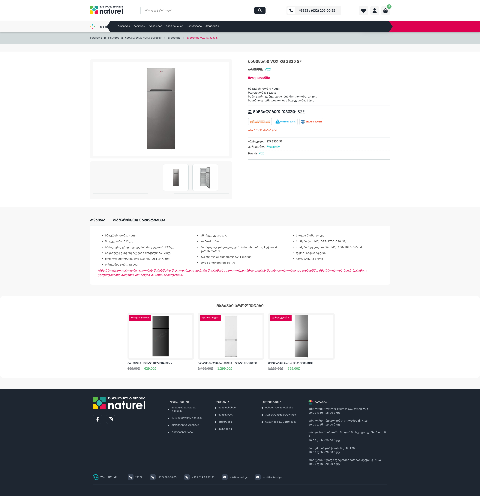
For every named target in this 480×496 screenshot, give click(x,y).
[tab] (101, 220)
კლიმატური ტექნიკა (185, 425)
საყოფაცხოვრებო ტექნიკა (143, 38)
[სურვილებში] (191, 330)
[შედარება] (191, 342)
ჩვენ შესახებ (174, 26)
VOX (268, 69)
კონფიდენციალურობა (280, 415)
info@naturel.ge (239, 477)
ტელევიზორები (182, 432)
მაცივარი (174, 38)
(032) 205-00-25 (167, 477)
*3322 (138, 477)
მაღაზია (139, 26)
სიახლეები (194, 26)
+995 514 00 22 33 (203, 477)
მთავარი (124, 26)
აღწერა (97, 220)
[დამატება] (191, 318)
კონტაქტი (212, 26)
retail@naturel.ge (272, 477)
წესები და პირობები (279, 408)
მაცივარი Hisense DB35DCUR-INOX (290, 363)
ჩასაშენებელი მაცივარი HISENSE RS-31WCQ (227, 363)
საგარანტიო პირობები (280, 422)
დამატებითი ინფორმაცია (139, 220)
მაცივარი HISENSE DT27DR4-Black (150, 363)
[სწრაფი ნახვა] (191, 354)
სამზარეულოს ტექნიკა (187, 418)
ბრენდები (155, 26)
